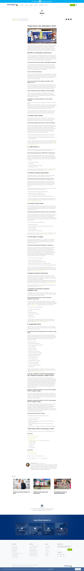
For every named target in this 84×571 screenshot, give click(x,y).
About (46, 5)
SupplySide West (31, 438)
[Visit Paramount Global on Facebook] (59, 557)
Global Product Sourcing (34, 550)
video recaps (39, 458)
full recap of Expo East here (51, 282)
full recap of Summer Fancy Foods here (45, 234)
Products (21, 5)
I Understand (78, 569)
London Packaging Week (32, 453)
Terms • (27, 566)
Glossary (47, 553)
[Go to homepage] (12, 5)
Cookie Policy (50, 569)
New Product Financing (33, 554)
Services (26, 5)
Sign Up (69, 549)
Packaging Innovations (32, 452)
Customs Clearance (33, 547)
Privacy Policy (31, 566)
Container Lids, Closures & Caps (17, 553)
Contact (47, 555)
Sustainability (41, 5)
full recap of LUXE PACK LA (48, 170)
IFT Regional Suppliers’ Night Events (34, 440)
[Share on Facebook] (69, 19)
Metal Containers (14, 549)
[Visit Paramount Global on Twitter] (61, 557)
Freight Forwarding (33, 549)
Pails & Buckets (14, 551)
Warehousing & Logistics (34, 555)
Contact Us (72, 5)
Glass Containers (14, 546)
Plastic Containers (15, 547)
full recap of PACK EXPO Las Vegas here (37, 270)
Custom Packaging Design (34, 546)
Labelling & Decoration (33, 553)
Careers (47, 554)
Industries (31, 5)
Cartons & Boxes (14, 555)
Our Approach (48, 546)
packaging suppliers (33, 304)
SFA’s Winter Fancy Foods (32, 435)
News (46, 550)
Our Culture (47, 547)
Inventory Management (33, 551)
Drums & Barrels (14, 550)
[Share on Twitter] (71, 19)
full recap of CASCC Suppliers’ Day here (42, 321)
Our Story (47, 549)
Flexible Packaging (15, 554)
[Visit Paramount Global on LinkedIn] (65, 557)
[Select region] (76, 5)
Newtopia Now (40, 286)
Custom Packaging (15, 557)
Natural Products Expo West (33, 437)
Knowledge (47, 551)
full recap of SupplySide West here (38, 371)
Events (13, 18)
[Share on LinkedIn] (66, 19)
